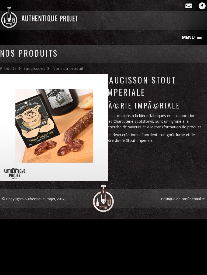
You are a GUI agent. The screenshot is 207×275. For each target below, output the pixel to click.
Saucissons (34, 68)
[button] (191, 37)
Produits (8, 68)
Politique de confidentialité (183, 198)
